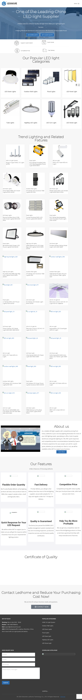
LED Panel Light (46, 636)
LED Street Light (46, 643)
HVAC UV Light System (48, 622)
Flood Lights (45, 632)
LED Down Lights (47, 629)
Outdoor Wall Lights (47, 626)
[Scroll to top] (78, 691)
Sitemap (62, 696)
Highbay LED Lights (47, 639)
